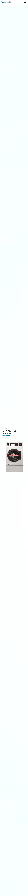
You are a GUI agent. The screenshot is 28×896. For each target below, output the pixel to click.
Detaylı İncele (6, 435)
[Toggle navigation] (25, 2)
